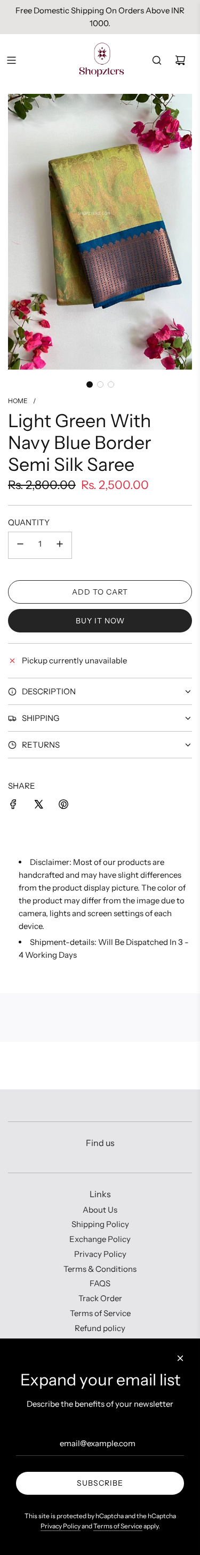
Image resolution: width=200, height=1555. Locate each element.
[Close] (180, 1358)
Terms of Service (117, 1526)
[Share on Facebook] (13, 806)
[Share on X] (38, 806)
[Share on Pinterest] (63, 806)
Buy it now (100, 621)
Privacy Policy (61, 1526)
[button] (89, 384)
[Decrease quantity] (20, 545)
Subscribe (100, 1483)
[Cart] (180, 60)
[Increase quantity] (59, 545)
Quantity (29, 522)
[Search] (157, 60)
